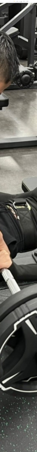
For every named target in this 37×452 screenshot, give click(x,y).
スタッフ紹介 (20, 1)
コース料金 (17, 1)
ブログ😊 (14, 1)
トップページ (10, 1)
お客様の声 (24, 1)
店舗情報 (27, 1)
